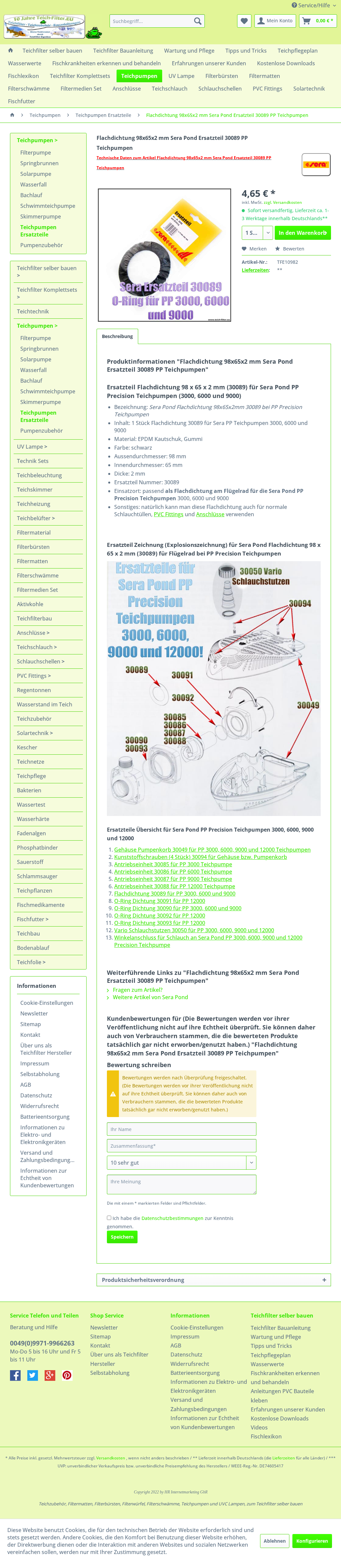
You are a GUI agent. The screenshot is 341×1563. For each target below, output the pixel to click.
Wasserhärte (33, 819)
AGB (25, 1084)
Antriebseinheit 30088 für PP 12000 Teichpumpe (174, 886)
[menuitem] (157, 21)
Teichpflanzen (34, 890)
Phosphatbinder (37, 847)
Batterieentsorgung (45, 1116)
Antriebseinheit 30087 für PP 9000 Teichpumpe (173, 879)
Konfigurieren (312, 1541)
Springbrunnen (39, 163)
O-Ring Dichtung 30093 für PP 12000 (159, 923)
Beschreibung (117, 336)
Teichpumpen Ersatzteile (38, 230)
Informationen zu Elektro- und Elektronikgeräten (43, 1135)
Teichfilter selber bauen (47, 268)
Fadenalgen (31, 833)
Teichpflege (31, 776)
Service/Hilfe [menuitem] (314, 5)
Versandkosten (110, 1458)
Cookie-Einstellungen (46, 1002)
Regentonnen (34, 690)
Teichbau (28, 933)
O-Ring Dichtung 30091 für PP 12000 (159, 901)
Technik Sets (33, 461)
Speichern (122, 1237)
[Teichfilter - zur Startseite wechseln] (52, 27)
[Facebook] (18, 1378)
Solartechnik (33, 733)
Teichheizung (33, 504)
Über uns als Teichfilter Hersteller (46, 1049)
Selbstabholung (40, 1074)
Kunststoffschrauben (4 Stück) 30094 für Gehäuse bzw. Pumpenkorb (200, 857)
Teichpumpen (36, 140)
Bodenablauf (33, 948)
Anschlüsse (32, 632)
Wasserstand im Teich (44, 704)
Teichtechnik (33, 311)
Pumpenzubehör (41, 245)
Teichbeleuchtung (39, 475)
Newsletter (34, 1013)
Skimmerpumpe (40, 216)
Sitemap (30, 1024)
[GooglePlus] (53, 1378)
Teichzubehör (34, 718)
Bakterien (29, 790)
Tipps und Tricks (271, 1346)
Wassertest (31, 804)
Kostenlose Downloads (280, 1418)
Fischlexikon (266, 1436)
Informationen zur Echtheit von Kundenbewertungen (47, 1178)
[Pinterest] (70, 1378)
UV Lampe (30, 446)
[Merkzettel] (244, 21)
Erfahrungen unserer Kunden (288, 1409)
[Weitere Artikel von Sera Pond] (316, 164)
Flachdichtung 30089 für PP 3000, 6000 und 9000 (174, 893)
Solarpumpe (35, 174)
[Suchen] (198, 21)
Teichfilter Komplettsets (47, 289)
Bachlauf (31, 195)
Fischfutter (31, 919)
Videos (259, 1427)
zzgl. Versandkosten (283, 202)
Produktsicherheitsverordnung (143, 1280)
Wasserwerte (267, 1364)
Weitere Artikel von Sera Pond (150, 997)
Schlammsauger (37, 876)
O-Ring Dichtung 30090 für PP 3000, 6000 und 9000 (177, 908)
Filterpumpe (35, 152)
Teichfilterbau (34, 618)
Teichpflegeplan (271, 1355)
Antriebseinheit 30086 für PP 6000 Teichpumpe (173, 871)
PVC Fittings (32, 675)
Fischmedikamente (41, 905)
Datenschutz (36, 1095)
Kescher (27, 747)
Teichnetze (30, 761)
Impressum (34, 1063)
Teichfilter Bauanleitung (281, 1328)
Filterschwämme (38, 575)
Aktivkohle (30, 604)
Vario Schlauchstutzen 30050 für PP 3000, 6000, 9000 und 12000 (194, 930)
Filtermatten (32, 561)
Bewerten (293, 248)
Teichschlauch (35, 647)
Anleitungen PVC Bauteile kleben (282, 1395)
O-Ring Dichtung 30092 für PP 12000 (159, 915)
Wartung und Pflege (276, 1337)
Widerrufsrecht (39, 1106)
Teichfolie (30, 962)
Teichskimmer (35, 489)
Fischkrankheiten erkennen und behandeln (285, 1377)
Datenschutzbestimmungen (172, 1218)
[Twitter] (36, 1378)
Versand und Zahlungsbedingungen (48, 1156)
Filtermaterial (34, 532)
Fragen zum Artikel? (137, 989)
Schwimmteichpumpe (47, 205)
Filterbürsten (33, 547)
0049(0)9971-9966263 (42, 1343)
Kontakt (30, 1034)
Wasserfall (33, 184)
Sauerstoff (30, 862)
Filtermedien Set (37, 589)
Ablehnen (275, 1541)
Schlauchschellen (39, 661)
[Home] (10, 50)
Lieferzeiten (255, 270)
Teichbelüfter (34, 518)
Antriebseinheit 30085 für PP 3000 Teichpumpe (173, 864)
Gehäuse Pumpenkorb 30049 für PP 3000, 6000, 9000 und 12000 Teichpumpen (212, 849)
